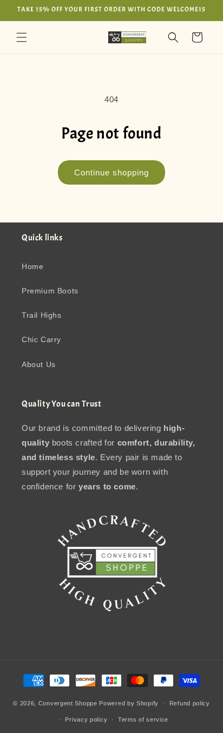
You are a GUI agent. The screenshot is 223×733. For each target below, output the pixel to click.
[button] (22, 37)
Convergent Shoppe (67, 702)
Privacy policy (86, 719)
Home (32, 266)
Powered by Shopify (129, 702)
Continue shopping (111, 172)
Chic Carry (41, 339)
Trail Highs (42, 315)
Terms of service (143, 719)
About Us (39, 364)
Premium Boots (50, 290)
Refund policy (189, 703)
